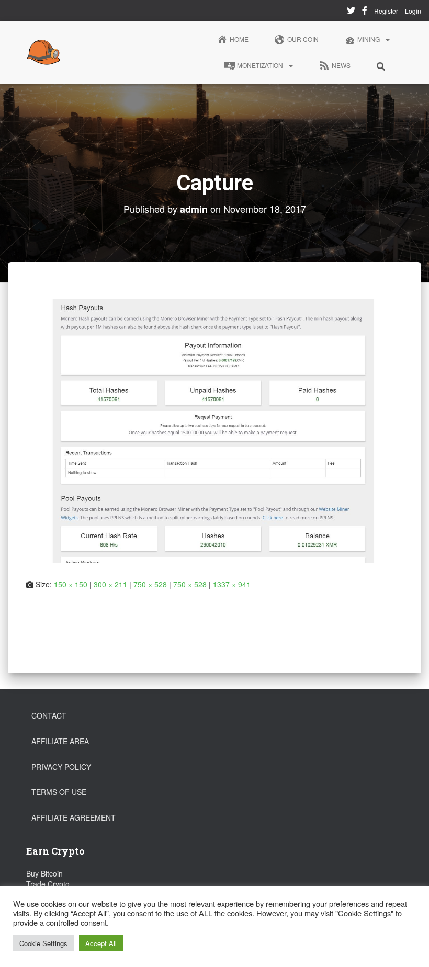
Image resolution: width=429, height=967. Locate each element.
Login (413, 10)
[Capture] (214, 430)
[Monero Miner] (43, 52)
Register (386, 10)
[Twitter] (351, 12)
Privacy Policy (61, 766)
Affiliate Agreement (73, 817)
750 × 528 (150, 584)
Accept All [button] (101, 943)
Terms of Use (58, 792)
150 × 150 (70, 584)
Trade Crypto (48, 884)
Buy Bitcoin (44, 873)
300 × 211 (110, 584)
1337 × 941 (232, 584)
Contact (48, 715)
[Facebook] (364, 12)
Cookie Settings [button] (43, 943)
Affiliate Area (60, 741)
